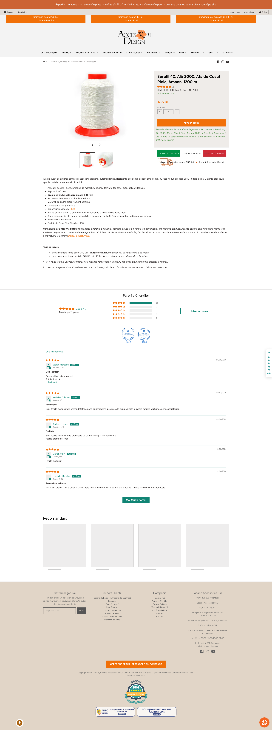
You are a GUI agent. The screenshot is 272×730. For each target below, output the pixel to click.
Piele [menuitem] (181, 53)
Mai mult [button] (52, 382)
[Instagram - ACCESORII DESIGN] (222, 61)
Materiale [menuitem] (196, 53)
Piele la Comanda (112, 619)
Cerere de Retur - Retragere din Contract (112, 598)
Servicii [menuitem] (226, 53)
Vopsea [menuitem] (169, 53)
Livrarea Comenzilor (112, 610)
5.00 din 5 (81, 308)
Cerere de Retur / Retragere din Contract (136, 664)
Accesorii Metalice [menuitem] (86, 53)
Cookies (159, 613)
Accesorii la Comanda (112, 616)
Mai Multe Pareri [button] (136, 500)
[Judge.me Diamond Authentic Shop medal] (128, 334)
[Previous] (92, 144)
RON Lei (21, 12)
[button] (164, 86)
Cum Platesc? (112, 607)
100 (73, 209)
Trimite (81, 611)
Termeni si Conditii (159, 607)
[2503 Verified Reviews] (136, 704)
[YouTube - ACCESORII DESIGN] (227, 61)
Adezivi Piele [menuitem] (153, 53)
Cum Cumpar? (112, 604)
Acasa (45, 62)
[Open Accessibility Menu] (20, 723)
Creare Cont (249, 12)
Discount (112, 601)
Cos (264, 12)
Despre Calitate (160, 604)
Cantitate (161, 108)
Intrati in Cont (235, 12)
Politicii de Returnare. (79, 235)
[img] (52, 360)
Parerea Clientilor (160, 601)
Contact (159, 616)
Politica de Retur (112, 613)
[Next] (99, 144)
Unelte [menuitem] (212, 53)
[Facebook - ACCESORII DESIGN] (218, 61)
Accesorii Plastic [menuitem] (112, 53)
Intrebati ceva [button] (199, 311)
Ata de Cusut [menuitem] (133, 53)
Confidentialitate (159, 610)
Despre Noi (160, 598)
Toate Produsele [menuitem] (48, 53)
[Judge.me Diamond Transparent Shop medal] (144, 334)
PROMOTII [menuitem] (66, 53)
